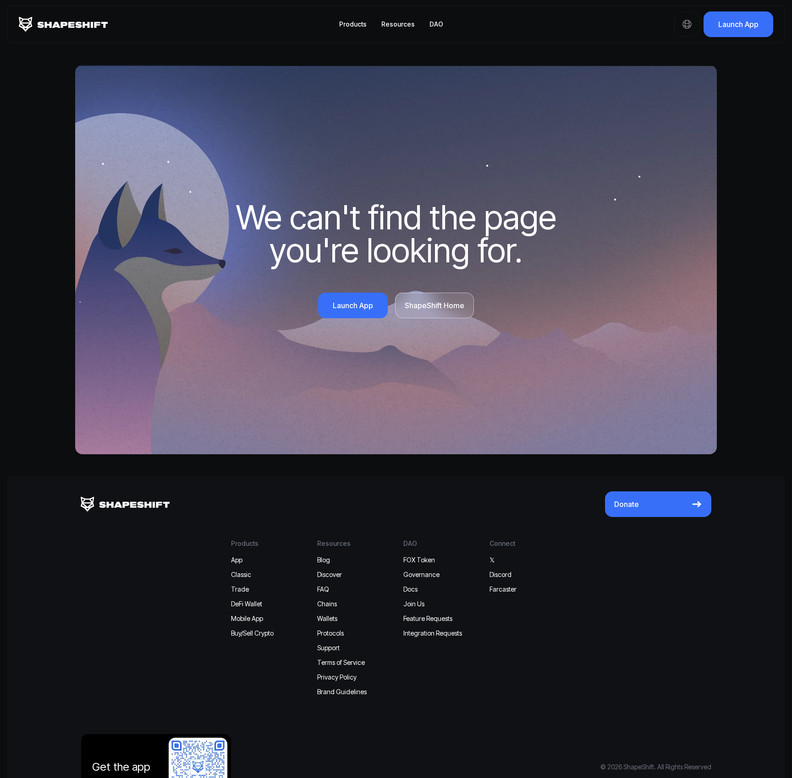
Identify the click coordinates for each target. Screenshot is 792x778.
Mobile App (247, 618)
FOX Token (419, 560)
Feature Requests (427, 618)
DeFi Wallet (246, 604)
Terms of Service (341, 662)
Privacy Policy (337, 677)
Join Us (413, 604)
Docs (410, 589)
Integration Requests (432, 633)
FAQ (323, 589)
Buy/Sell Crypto (252, 633)
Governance (421, 574)
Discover (329, 574)
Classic (241, 574)
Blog (323, 560)
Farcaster (503, 589)
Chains (327, 604)
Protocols (330, 633)
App (236, 560)
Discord (501, 574)
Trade (240, 589)
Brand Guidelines (342, 692)
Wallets (327, 618)
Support (328, 648)
